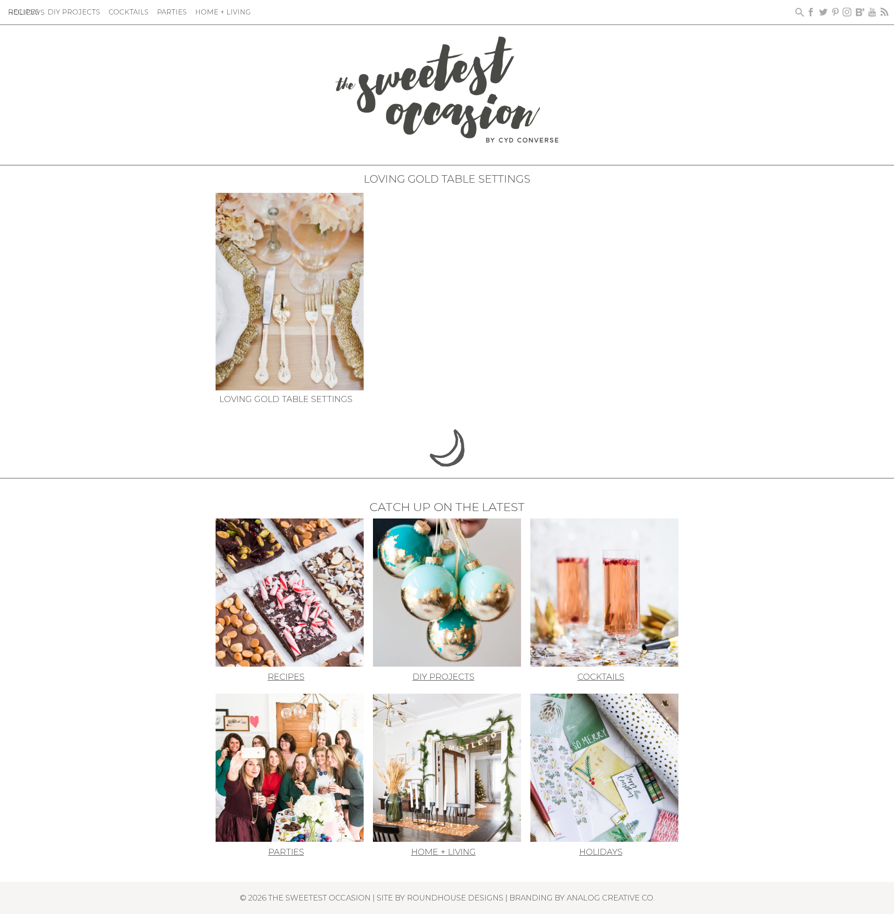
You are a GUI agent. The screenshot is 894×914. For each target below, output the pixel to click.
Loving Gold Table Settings (285, 399)
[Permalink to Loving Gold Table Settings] (290, 290)
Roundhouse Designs (455, 897)
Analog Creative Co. (611, 897)
